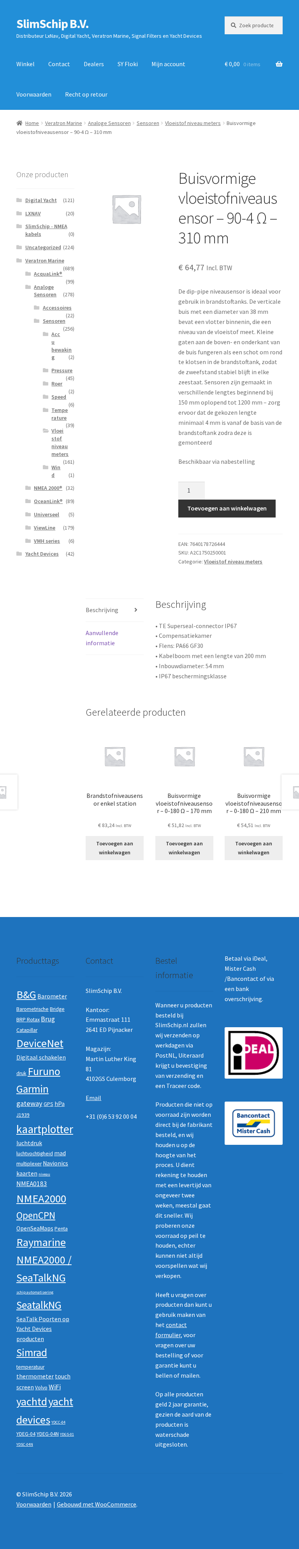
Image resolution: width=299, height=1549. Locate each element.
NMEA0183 (31, 1183)
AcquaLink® (48, 273)
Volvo (41, 1387)
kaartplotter (44, 1129)
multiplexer (29, 1163)
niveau (44, 1174)
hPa (60, 1103)
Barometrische (32, 1009)
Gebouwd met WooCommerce (96, 1504)
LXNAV (33, 213)
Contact (59, 64)
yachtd (31, 1401)
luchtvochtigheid (34, 1153)
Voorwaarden (33, 94)
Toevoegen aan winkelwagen (227, 508)
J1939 (23, 1115)
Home (32, 123)
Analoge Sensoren (109, 123)
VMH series (47, 540)
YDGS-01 (67, 1434)
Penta (61, 1228)
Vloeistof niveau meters (193, 123)
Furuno (44, 1071)
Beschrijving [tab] (102, 610)
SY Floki (128, 64)
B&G (26, 994)
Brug (48, 1019)
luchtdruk (29, 1143)
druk (21, 1073)
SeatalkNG (39, 1305)
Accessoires (57, 307)
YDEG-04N (48, 1434)
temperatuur (30, 1367)
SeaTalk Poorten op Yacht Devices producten (42, 1329)
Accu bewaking (61, 346)
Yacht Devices (42, 553)
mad (60, 1153)
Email (93, 1098)
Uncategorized (43, 247)
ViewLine (44, 527)
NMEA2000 (41, 1199)
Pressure (61, 370)
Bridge (57, 1009)
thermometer (35, 1376)
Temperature (59, 414)
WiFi (55, 1387)
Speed (58, 396)
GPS (48, 1104)
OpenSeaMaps (34, 1228)
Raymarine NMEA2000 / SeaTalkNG (44, 1260)
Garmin (32, 1089)
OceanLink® (48, 501)
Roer (56, 383)
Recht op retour (86, 94)
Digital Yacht (41, 200)
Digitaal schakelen (41, 1057)
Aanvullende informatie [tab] (102, 638)
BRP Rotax (28, 1019)
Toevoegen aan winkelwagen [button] (114, 848)
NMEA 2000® (48, 487)
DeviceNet (39, 1043)
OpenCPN (35, 1215)
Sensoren (148, 123)
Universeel (46, 514)
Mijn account (168, 64)
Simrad (31, 1352)
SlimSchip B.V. (52, 24)
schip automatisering (34, 1292)
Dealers (94, 64)
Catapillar (26, 1030)
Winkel (25, 64)
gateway (29, 1103)
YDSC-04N (24, 1444)
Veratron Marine (63, 123)
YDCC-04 (58, 1422)
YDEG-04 (25, 1434)
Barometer (52, 996)
